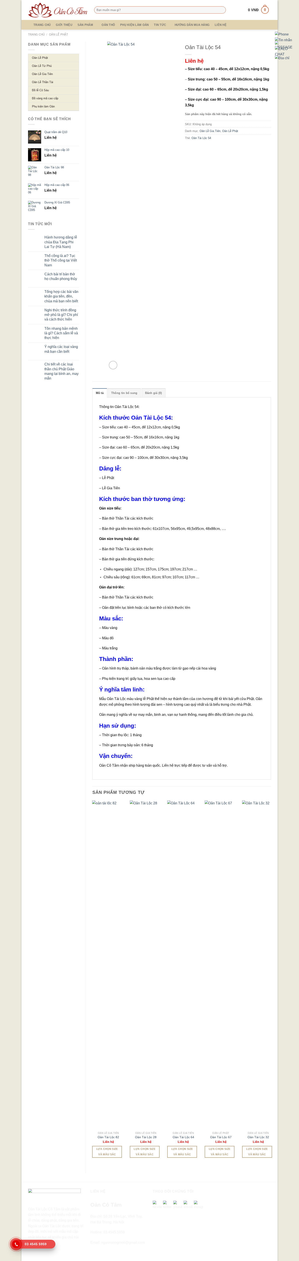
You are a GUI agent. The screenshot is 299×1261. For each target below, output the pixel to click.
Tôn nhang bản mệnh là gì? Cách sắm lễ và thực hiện (61, 333)
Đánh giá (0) (153, 393)
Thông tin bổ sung (124, 393)
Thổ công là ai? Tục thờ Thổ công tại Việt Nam (60, 260)
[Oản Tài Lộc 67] (221, 964)
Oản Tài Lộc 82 (108, 1137)
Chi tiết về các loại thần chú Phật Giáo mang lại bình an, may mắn (61, 371)
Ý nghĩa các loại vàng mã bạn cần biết (61, 349)
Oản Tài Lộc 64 (183, 1137)
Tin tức (160, 25)
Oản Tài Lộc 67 (221, 1137)
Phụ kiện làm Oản (134, 25)
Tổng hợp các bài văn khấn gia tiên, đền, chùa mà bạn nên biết (61, 296)
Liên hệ (221, 25)
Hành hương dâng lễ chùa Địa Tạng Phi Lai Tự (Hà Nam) (60, 242)
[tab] (99, 392)
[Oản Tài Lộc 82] (108, 964)
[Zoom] (113, 365)
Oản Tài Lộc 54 (201, 138)
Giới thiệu (64, 25)
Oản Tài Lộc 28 (146, 1137)
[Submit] (221, 10)
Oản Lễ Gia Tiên (210, 131)
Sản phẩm (85, 25)
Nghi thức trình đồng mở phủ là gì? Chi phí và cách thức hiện (61, 314)
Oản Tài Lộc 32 (258, 1137)
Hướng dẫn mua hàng (192, 25)
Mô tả (100, 393)
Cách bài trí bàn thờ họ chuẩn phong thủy (60, 276)
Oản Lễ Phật (58, 34)
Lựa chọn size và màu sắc (107, 1152)
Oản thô (108, 25)
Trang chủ (42, 25)
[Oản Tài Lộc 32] (258, 964)
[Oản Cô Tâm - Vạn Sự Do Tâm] (58, 10)
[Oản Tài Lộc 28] (146, 964)
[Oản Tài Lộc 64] (183, 964)
